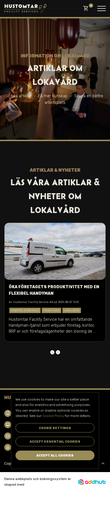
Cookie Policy (53, 416)
